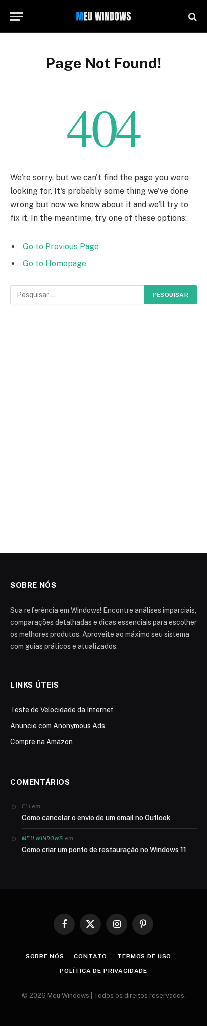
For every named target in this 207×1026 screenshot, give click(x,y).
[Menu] (16, 16)
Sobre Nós (45, 956)
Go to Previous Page (61, 246)
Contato (90, 956)
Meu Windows (42, 838)
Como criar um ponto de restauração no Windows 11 (104, 850)
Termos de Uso (144, 956)
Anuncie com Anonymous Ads (57, 726)
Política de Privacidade (103, 970)
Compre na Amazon (41, 742)
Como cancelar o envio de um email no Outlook (96, 818)
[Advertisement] (103, 428)
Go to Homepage (54, 263)
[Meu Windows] (103, 16)
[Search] (191, 16)
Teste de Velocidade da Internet (62, 710)
